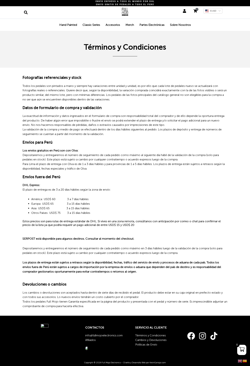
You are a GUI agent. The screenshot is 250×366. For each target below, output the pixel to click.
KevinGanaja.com (158, 362)
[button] (26, 12)
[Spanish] (244, 361)
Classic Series (91, 25)
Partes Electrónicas (152, 25)
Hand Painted (68, 25)
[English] (240, 361)
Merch (130, 25)
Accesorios (113, 25)
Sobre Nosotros (180, 25)
